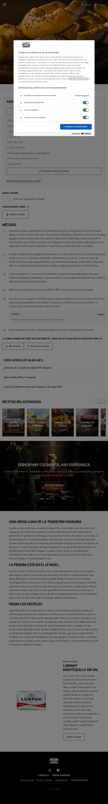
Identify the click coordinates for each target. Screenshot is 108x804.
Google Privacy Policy (78, 79)
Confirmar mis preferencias (76, 127)
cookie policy (26, 82)
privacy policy (43, 82)
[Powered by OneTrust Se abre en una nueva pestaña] (82, 134)
